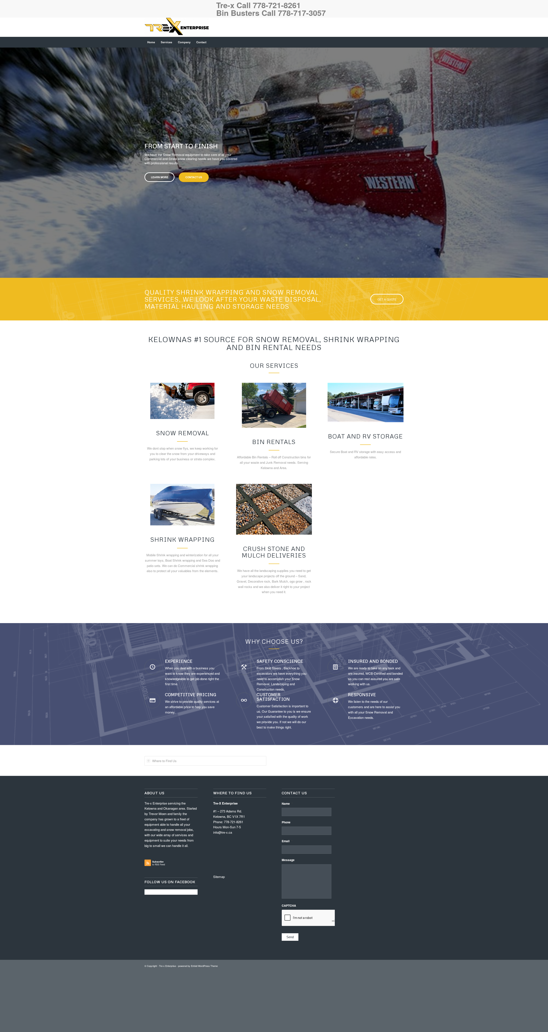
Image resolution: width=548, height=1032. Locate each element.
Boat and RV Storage (365, 588)
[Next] (544, 234)
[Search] (401, 42)
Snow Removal (182, 585)
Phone (286, 975)
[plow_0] (182, 553)
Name (287, 956)
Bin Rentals (274, 594)
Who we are (322, 251)
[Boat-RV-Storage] (366, 554)
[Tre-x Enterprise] (176, 27)
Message (288, 1012)
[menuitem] (151, 42)
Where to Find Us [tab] (164, 913)
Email (287, 993)
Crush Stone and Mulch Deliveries (274, 704)
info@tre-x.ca (222, 984)
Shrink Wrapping (182, 691)
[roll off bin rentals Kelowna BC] (274, 557)
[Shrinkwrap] (182, 657)
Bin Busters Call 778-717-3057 (271, 12)
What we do (356, 251)
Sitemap (219, 1029)
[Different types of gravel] (274, 661)
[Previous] (3, 234)
